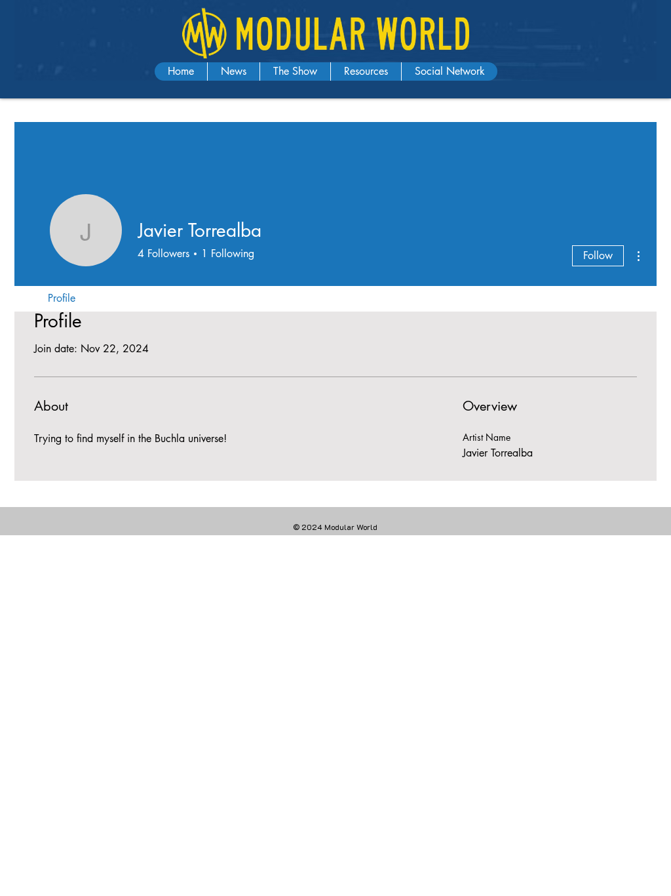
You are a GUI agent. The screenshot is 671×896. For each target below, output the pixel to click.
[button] (233, 71)
